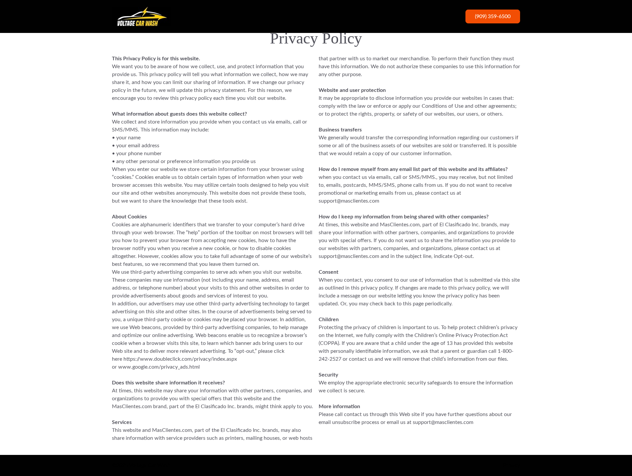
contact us (443, 193)
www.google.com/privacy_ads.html (159, 367)
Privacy (511, 465)
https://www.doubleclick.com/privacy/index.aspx (180, 359)
